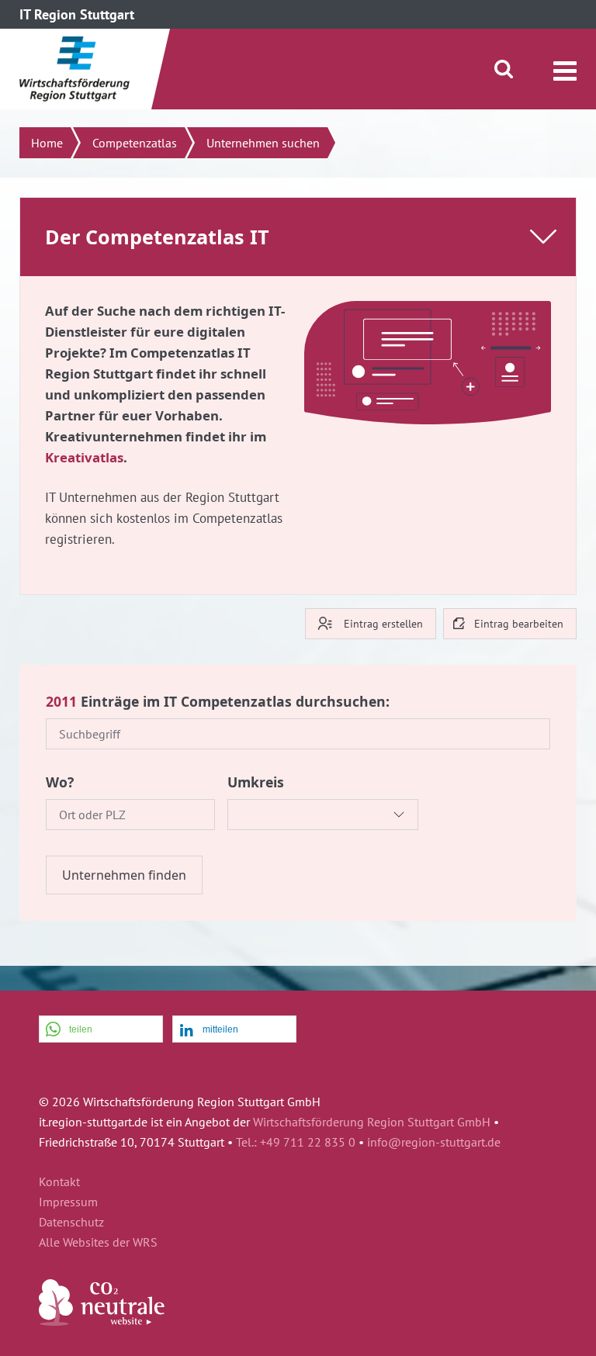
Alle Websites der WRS (98, 1243)
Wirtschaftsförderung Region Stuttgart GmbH (371, 1121)
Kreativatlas (84, 457)
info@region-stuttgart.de (434, 1142)
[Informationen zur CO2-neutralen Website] (102, 1321)
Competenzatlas (134, 142)
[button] (101, 1029)
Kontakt (59, 1182)
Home (47, 142)
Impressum (68, 1202)
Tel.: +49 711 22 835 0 (295, 1142)
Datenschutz (71, 1223)
